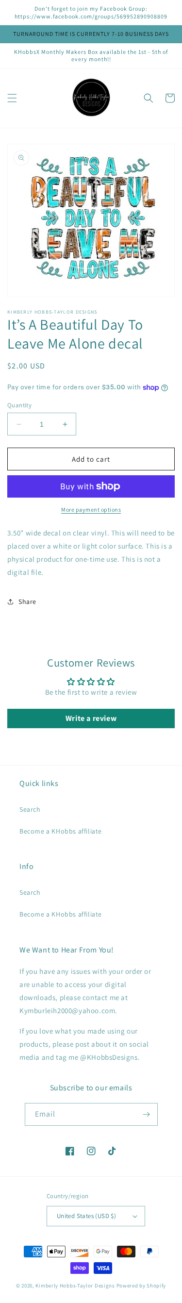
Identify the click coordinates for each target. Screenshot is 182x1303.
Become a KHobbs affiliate (60, 831)
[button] (12, 98)
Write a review (91, 718)
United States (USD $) (86, 1216)
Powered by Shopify (141, 1285)
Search (30, 809)
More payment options (91, 509)
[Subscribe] (146, 1114)
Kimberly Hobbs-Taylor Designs (75, 1285)
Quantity (19, 405)
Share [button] (27, 601)
